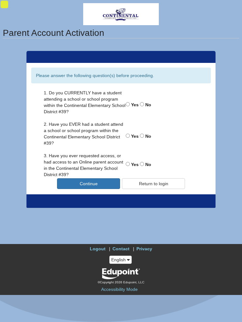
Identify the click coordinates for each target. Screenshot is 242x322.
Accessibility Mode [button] (119, 289)
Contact (121, 248)
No (147, 104)
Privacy (144, 248)
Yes (134, 104)
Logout (98, 248)
